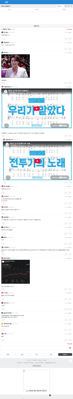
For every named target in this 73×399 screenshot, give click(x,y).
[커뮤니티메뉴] (2, 2)
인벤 (6, 2)
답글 (3, 38)
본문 (22, 354)
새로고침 (70, 29)
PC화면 (34, 360)
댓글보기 (65, 354)
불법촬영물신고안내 (50, 362)
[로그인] (68, 2)
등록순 (9, 29)
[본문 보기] (36, 26)
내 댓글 (37, 9)
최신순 (13, 29)
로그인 (29, 360)
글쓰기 (71, 6)
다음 (51, 354)
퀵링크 (40, 360)
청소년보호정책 (39, 362)
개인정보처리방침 (28, 362)
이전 (36, 354)
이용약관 (19, 362)
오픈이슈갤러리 (5, 6)
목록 (8, 354)
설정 (45, 360)
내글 (9, 9)
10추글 (64, 9)
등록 (70, 348)
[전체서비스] (71, 2)
